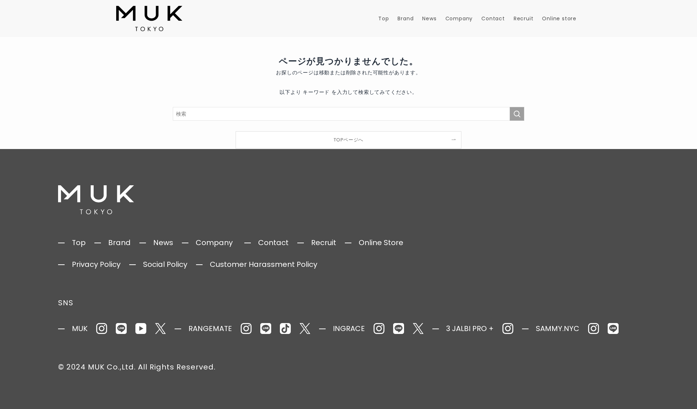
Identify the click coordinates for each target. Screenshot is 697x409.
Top (79, 242)
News (163, 242)
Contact (273, 242)
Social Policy (165, 264)
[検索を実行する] (517, 114)
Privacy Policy (96, 264)
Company (214, 242)
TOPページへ (349, 140)
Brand (119, 242)
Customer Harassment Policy (263, 264)
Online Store (381, 242)
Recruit (323, 242)
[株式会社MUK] (149, 18)
